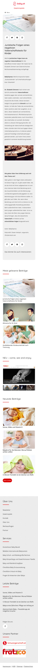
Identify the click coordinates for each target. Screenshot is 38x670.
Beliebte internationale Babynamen (15, 551)
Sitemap (20, 666)
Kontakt (5, 518)
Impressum (7, 666)
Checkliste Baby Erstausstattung (14, 567)
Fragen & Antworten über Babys (14, 575)
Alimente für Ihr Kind (10, 323)
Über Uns (6, 522)
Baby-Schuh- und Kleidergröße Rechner (16, 555)
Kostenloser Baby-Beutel (11, 547)
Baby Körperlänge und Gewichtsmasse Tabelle (19, 559)
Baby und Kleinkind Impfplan (13, 563)
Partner (5, 530)
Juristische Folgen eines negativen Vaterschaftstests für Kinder (17, 49)
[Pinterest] (17, 37)
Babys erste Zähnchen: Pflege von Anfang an (18, 605)
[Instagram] (22, 37)
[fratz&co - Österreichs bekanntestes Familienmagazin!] (14, 657)
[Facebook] (7, 37)
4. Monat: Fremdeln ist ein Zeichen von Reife (18, 475)
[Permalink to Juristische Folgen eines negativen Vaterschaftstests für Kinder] (19, 31)
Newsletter (6, 510)
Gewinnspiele (19, 8)
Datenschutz (28, 666)
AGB (13, 666)
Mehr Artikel (7, 480)
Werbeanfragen (8, 526)
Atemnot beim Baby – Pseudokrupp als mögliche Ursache (16, 610)
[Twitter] (12, 37)
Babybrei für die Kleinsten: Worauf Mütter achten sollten (17, 451)
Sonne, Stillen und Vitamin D (13, 427)
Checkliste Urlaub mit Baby (12, 571)
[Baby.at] (19, 3)
